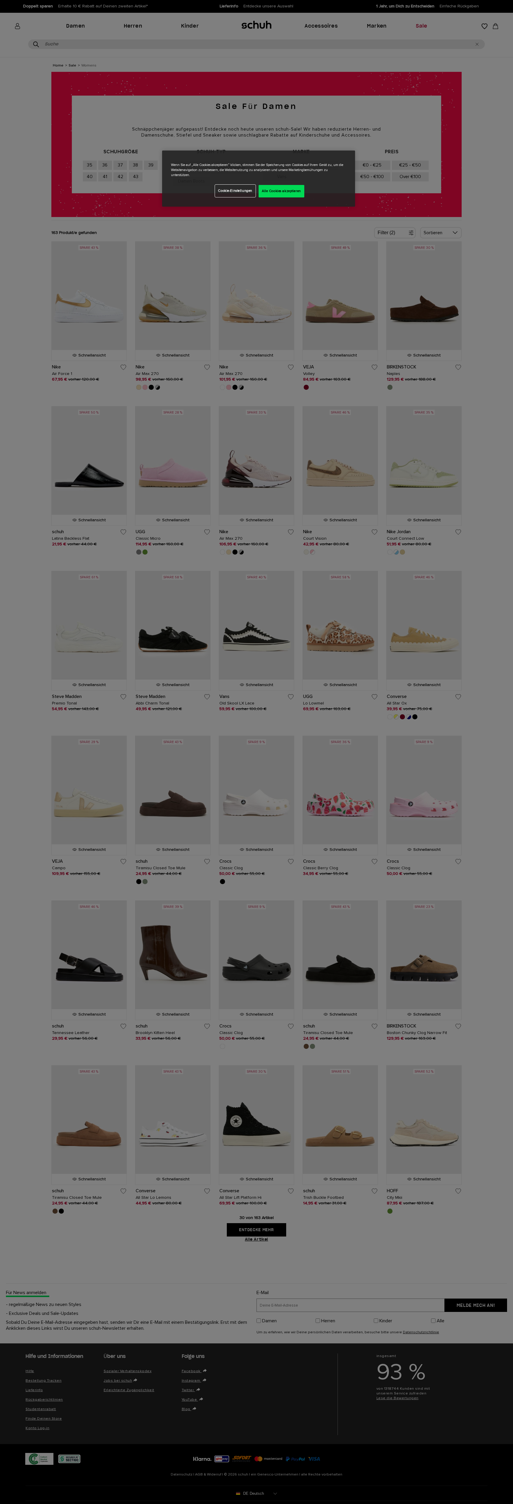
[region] (258, 179)
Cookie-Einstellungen (235, 191)
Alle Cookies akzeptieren (281, 191)
